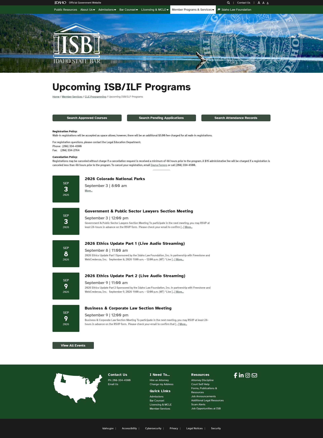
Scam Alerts (198, 404)
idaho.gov (108, 428)
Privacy (174, 428)
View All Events (73, 345)
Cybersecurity (153, 428)
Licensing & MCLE (153, 9)
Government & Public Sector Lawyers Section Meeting (139, 211)
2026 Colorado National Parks (115, 178)
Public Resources (65, 9)
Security (216, 428)
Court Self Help (200, 384)
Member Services (72, 96)
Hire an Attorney (159, 380)
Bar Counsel (127, 9)
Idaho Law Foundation (236, 9)
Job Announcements (203, 396)
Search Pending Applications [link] (161, 118)
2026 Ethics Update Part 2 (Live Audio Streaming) (135, 275)
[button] (230, 3)
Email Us (113, 384)
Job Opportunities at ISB (206, 408)
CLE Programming (95, 96)
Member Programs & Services (192, 9)
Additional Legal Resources (207, 400)
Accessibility (129, 428)
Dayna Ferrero (159, 165)
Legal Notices (194, 428)
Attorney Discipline (202, 380)
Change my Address (161, 384)
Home (56, 96)
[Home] (61, 3)
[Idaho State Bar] (76, 43)
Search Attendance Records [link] (235, 118)
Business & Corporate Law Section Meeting (128, 308)
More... (88, 190)
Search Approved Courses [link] (87, 118)
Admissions (106, 9)
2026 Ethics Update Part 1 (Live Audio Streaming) (135, 243)
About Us (86, 9)
